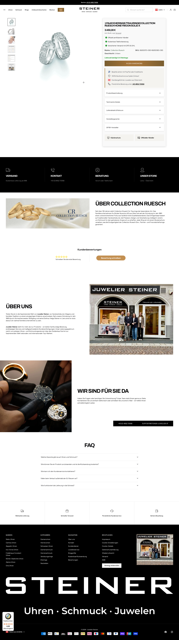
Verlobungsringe (47, 556)
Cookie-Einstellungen (110, 543)
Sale (60, 10)
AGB (103, 560)
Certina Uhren (11, 543)
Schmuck (18, 10)
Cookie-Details (107, 546)
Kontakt (71, 543)
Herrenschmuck (46, 553)
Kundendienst (73, 546)
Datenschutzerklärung (110, 550)
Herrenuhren (45, 543)
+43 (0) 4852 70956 (92, 2)
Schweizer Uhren (47, 546)
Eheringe (44, 560)
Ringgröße (72, 553)
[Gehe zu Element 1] (11, 22)
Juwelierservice (73, 550)
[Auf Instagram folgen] (172, 632)
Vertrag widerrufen (111, 565)
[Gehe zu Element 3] (11, 40)
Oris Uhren (10, 566)
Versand (118, 33)
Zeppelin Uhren (11, 546)
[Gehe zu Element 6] (11, 67)
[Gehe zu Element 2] (11, 31)
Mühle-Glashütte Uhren (14, 559)
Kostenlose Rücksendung (77, 556)
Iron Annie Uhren (12, 550)
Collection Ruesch (117, 50)
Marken (52, 10)
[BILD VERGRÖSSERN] (83, 82)
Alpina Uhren (10, 562)
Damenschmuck (47, 550)
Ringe (27, 10)
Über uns (71, 539)
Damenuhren (45, 539)
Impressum (106, 539)
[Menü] (12, 613)
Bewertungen (73, 560)
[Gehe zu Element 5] (11, 58)
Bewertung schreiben (111, 258)
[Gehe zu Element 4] (11, 49)
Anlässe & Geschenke (39, 10)
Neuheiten (44, 563)
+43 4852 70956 (138, 84)
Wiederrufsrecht (108, 553)
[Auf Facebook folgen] (165, 632)
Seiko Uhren (10, 539)
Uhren (10, 10)
